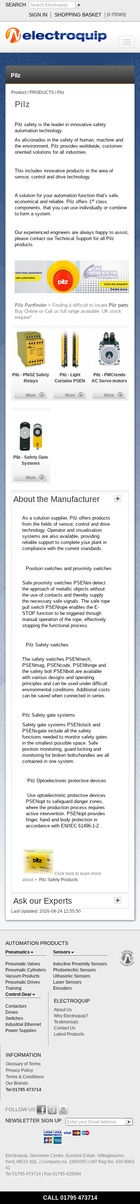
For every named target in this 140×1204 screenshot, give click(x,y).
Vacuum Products (22, 976)
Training (13, 988)
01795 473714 (78, 1198)
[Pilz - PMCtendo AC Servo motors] (109, 348)
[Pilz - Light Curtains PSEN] (69, 348)
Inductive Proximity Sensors (80, 963)
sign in (38, 15)
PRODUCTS (42, 92)
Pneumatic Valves (22, 963)
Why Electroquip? (71, 1015)
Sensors (61, 952)
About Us (63, 1009)
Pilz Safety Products (58, 879)
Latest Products (69, 1034)
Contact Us (64, 1028)
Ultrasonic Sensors (71, 976)
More (31, 395)
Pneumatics (17, 952)
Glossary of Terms (23, 1063)
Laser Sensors (67, 982)
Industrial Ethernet (23, 1024)
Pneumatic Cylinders (25, 970)
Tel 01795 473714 (23, 1089)
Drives (11, 1012)
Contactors (16, 1006)
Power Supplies (20, 1030)
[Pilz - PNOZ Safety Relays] (30, 348)
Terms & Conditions (25, 1076)
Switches (14, 1018)
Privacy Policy (19, 1070)
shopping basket (78, 15)
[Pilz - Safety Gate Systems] (30, 431)
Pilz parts (119, 305)
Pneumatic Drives (22, 982)
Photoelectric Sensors (74, 970)
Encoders (62, 988)
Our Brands (17, 1083)
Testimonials (66, 1021)
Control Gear (18, 994)
